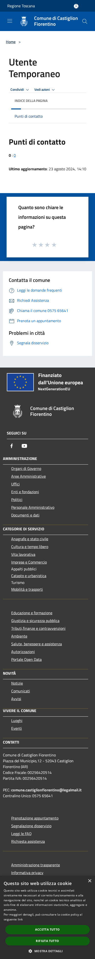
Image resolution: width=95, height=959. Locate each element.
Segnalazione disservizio (31, 826)
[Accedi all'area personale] (76, 6)
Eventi (16, 728)
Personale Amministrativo (32, 507)
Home (11, 42)
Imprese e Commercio (29, 562)
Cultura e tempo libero (29, 546)
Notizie (17, 683)
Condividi (17, 89)
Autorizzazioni (23, 652)
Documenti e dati (25, 515)
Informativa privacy (27, 873)
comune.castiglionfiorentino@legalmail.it (46, 790)
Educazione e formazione (31, 613)
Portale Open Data (26, 659)
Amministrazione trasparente (35, 865)
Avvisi (16, 699)
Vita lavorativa (23, 554)
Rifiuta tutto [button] (47, 941)
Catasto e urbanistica (28, 576)
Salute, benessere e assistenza (36, 644)
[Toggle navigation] (10, 21)
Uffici (15, 484)
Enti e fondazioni (25, 492)
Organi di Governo (26, 468)
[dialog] (47, 917)
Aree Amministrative (28, 476)
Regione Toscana (21, 6)
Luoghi (16, 720)
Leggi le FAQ (21, 833)
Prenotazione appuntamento (34, 818)
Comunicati (20, 691)
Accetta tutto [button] (47, 929)
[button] (47, 951)
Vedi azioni (42, 89)
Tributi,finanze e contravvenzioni (38, 628)
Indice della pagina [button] (31, 100)
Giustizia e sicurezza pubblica (35, 620)
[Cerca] (85, 21)
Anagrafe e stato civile (29, 539)
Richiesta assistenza (28, 841)
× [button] (89, 881)
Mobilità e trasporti (27, 589)
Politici (16, 499)
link (20, 919)
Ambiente (19, 636)
